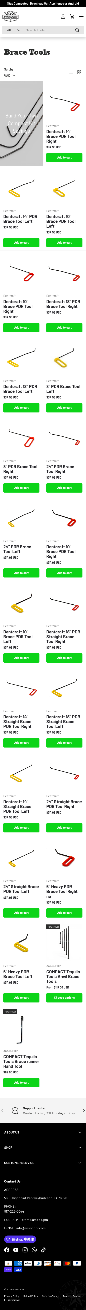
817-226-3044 (14, 1211)
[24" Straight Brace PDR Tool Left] (21, 857)
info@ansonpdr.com (31, 1228)
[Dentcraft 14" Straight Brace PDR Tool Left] (21, 772)
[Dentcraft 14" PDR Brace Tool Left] (21, 187)
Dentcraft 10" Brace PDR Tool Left (61, 221)
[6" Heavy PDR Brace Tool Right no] (64, 857)
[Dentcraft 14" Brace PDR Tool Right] (64, 102)
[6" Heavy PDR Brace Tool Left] (21, 942)
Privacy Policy (11, 1296)
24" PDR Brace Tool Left (17, 549)
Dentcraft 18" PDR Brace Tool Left (20, 389)
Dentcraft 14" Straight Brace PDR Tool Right (17, 721)
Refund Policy (30, 1296)
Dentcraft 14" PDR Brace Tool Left (20, 219)
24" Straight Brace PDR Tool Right (64, 804)
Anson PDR (18, 1289)
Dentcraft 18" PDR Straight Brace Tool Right (63, 636)
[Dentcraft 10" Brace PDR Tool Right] (21, 272)
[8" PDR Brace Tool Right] (21, 437)
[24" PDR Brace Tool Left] (21, 517)
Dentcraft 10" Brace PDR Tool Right (18, 306)
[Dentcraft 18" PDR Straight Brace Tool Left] (64, 687)
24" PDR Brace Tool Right (60, 469)
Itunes (60, 3)
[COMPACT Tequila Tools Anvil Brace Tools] (64, 942)
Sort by (8, 69)
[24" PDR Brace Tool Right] (64, 437)
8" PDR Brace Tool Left (63, 389)
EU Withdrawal (12, 1299)
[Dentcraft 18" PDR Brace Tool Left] (21, 357)
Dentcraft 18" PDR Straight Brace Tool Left (63, 721)
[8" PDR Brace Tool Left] (64, 357)
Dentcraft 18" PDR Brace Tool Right (63, 304)
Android (73, 3)
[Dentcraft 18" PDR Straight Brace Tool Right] (64, 602)
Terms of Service (72, 1296)
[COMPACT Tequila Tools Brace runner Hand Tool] (21, 1027)
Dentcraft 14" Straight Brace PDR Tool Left (17, 806)
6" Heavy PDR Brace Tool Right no (62, 891)
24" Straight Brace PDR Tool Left (21, 889)
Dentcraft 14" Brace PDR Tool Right (61, 136)
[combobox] (43, 30)
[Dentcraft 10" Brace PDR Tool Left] (64, 187)
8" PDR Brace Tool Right (20, 469)
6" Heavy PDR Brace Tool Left (18, 974)
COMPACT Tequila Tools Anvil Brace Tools (63, 976)
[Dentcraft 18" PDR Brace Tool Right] (64, 272)
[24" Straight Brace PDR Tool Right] (64, 772)
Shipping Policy (50, 1296)
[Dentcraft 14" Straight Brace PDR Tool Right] (21, 687)
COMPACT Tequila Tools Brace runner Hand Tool (21, 1061)
